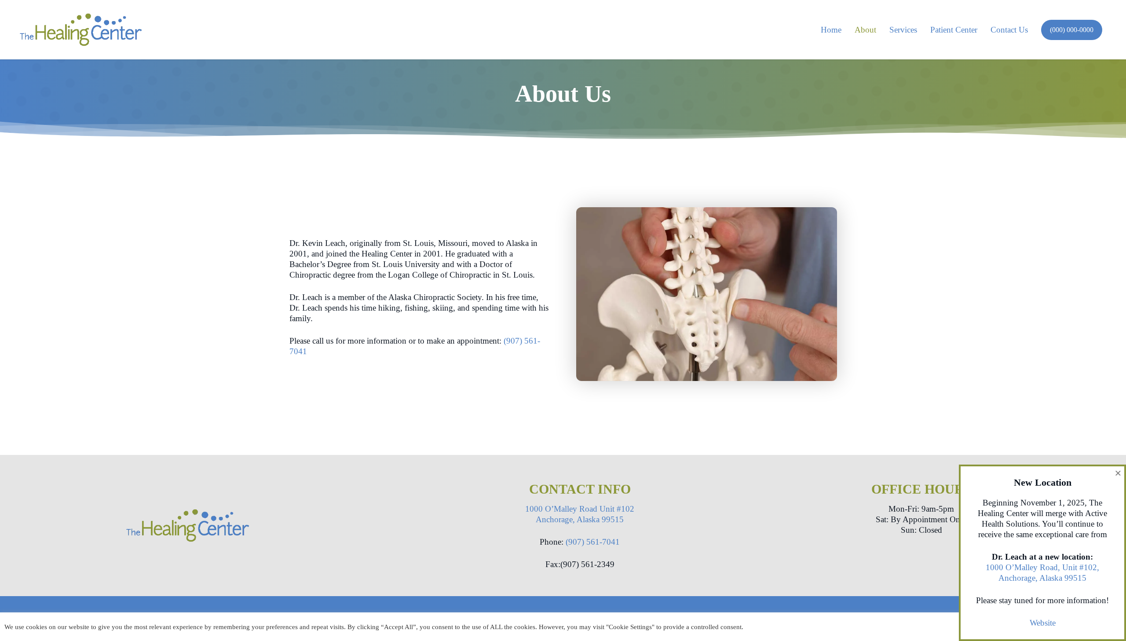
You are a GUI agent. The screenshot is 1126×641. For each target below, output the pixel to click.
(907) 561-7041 (593, 541)
